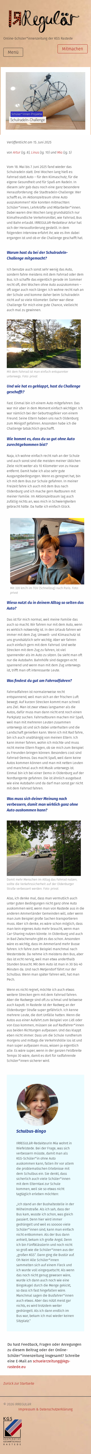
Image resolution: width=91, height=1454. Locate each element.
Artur (16, 152)
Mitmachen (72, 48)
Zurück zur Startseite (18, 1383)
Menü (13, 52)
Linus (35, 152)
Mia (59, 152)
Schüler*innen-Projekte (26, 114)
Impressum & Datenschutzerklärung (45, 1409)
